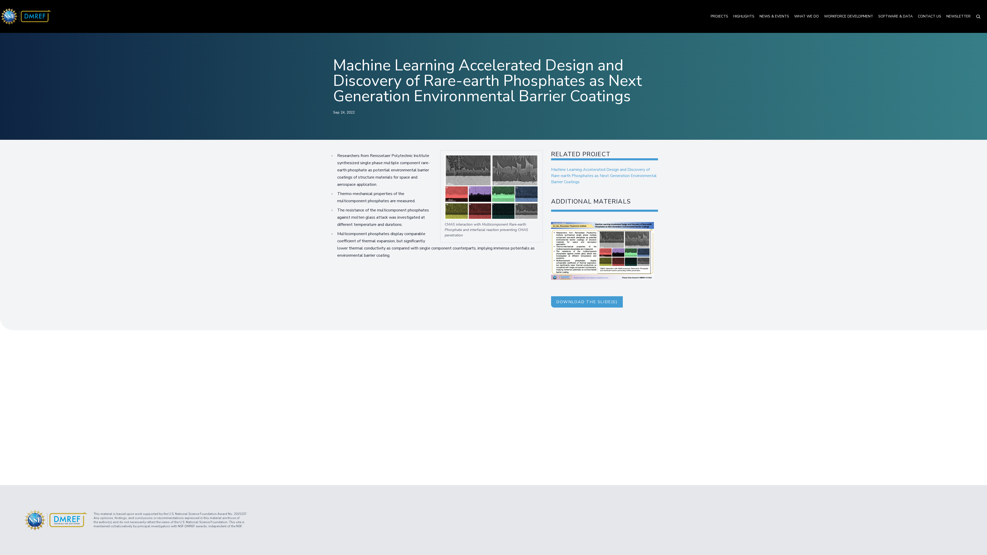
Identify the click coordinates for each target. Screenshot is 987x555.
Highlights (743, 16)
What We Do (806, 16)
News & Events (774, 16)
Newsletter (958, 16)
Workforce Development (848, 16)
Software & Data (895, 16)
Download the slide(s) (587, 302)
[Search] (978, 16)
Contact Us (929, 16)
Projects (719, 16)
